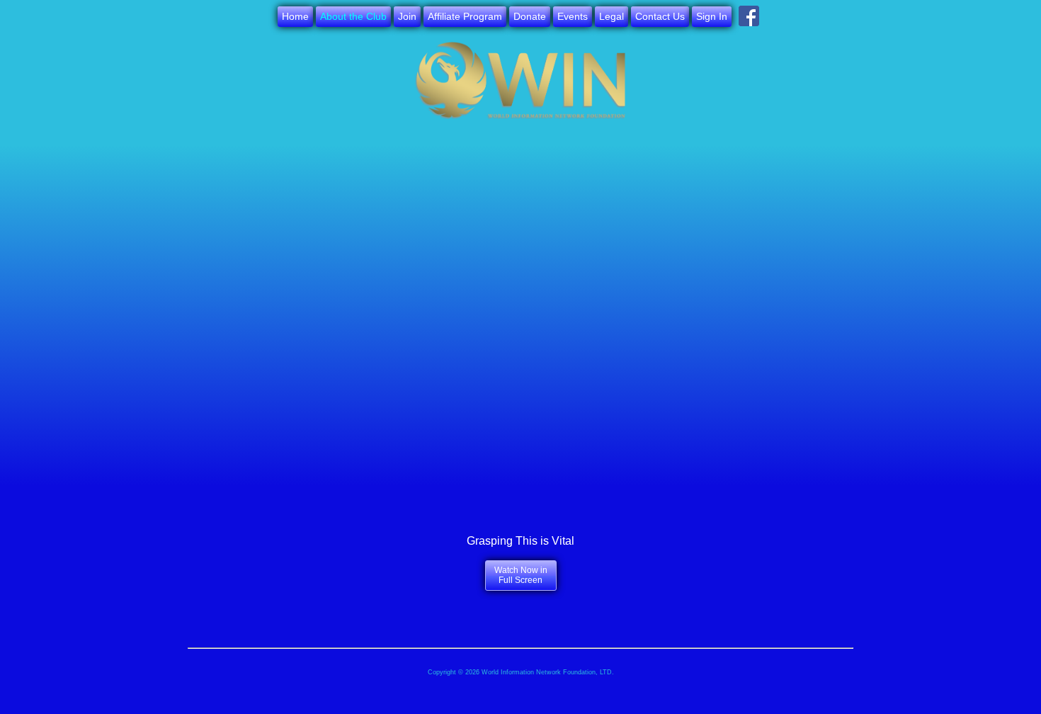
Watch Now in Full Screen (520, 575)
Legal (611, 16)
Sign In (711, 16)
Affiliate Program (465, 16)
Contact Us (660, 16)
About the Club (353, 16)
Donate (529, 16)
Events (572, 16)
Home (295, 16)
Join (407, 16)
